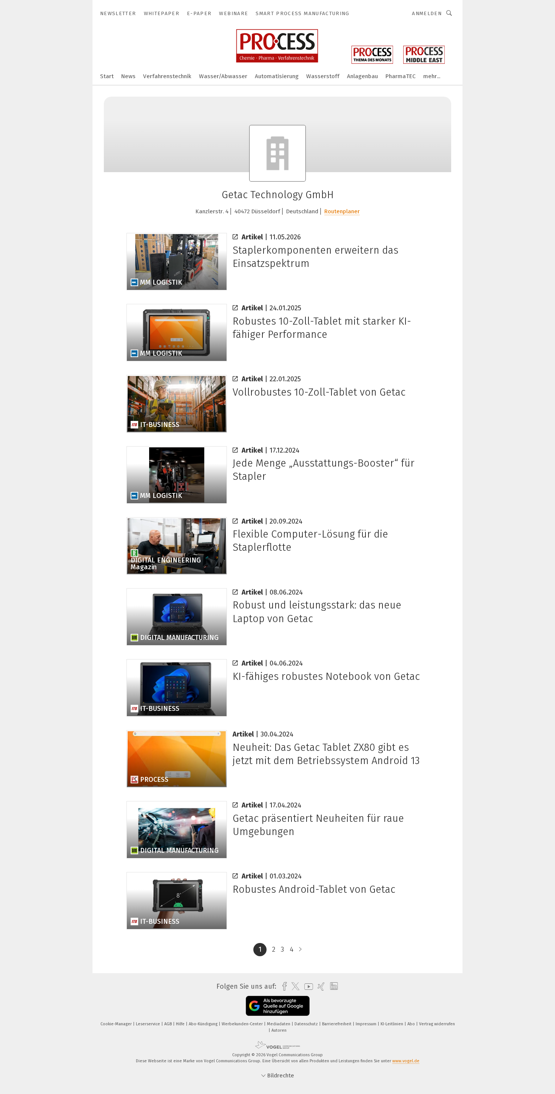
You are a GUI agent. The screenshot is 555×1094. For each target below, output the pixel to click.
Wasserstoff (322, 76)
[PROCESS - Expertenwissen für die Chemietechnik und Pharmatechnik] (107, 76)
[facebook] (283, 986)
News (128, 76)
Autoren (279, 1030)
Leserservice (148, 1024)
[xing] (319, 986)
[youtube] (307, 986)
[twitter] (294, 986)
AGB (168, 1024)
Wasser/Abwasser (223, 76)
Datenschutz (306, 1024)
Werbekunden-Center (243, 1024)
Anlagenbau (362, 76)
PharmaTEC (400, 76)
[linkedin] (332, 986)
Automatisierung (277, 76)
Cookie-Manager (116, 1024)
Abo (411, 1024)
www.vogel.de (405, 1061)
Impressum (367, 1024)
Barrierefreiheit (337, 1024)
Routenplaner (342, 211)
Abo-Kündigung (204, 1024)
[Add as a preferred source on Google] (278, 1006)
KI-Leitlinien (392, 1024)
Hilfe (181, 1024)
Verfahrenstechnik (167, 76)
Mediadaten (279, 1024)
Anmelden (427, 13)
